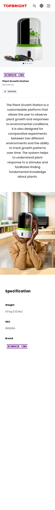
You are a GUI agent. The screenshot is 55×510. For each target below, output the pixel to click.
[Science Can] (14, 75)
